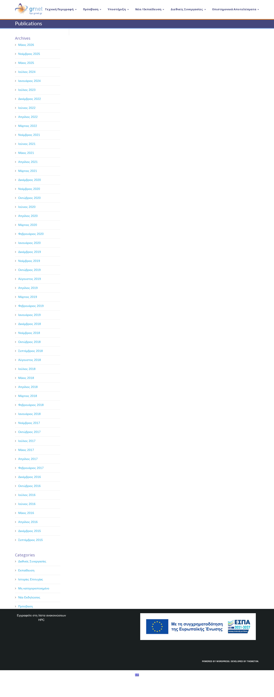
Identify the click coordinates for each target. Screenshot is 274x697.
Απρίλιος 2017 (28, 459)
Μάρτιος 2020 (27, 225)
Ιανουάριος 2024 (29, 81)
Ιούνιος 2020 (27, 207)
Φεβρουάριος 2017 (31, 468)
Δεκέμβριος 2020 (29, 180)
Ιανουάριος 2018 (29, 414)
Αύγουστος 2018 (29, 360)
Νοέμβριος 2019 (29, 261)
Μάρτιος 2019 (27, 297)
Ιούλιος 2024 (27, 72)
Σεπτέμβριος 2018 (30, 351)
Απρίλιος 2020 (28, 216)
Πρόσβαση (25, 606)
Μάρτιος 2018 (27, 396)
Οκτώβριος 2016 (29, 486)
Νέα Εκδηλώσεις (29, 597)
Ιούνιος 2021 (27, 144)
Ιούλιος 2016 (27, 495)
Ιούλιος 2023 (27, 90)
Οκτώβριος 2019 (29, 270)
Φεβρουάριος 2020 (31, 234)
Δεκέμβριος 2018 (29, 324)
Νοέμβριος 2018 (29, 333)
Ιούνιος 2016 (27, 504)
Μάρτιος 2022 (27, 126)
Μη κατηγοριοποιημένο (33, 588)
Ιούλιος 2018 (27, 369)
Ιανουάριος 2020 (29, 243)
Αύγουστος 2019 (29, 279)
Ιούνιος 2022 (27, 108)
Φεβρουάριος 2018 (31, 405)
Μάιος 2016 (26, 513)
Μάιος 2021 (26, 153)
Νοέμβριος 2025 (29, 54)
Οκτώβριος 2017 (29, 432)
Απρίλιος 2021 (28, 162)
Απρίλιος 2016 (28, 522)
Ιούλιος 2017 (27, 441)
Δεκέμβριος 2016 (29, 477)
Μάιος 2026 (26, 45)
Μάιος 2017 (26, 450)
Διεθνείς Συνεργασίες (32, 561)
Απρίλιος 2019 (28, 288)
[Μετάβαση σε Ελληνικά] (137, 674)
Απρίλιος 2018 (28, 387)
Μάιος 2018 (26, 378)
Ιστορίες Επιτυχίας (30, 579)
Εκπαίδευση (26, 570)
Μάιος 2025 (26, 63)
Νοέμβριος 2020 (29, 189)
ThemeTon (252, 661)
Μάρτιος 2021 (27, 171)
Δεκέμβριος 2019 (29, 252)
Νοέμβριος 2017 (29, 423)
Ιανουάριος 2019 (29, 315)
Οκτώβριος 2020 (29, 198)
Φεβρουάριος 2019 (31, 306)
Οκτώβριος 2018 (29, 342)
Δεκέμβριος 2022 (29, 99)
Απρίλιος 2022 (28, 117)
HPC (41, 620)
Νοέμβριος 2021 (29, 135)
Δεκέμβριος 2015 (29, 531)
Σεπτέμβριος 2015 (30, 540)
